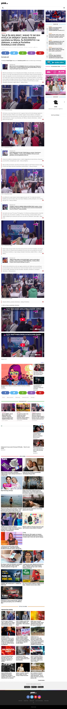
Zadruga (3, 33)
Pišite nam (46, 700)
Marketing (26, 700)
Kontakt (20, 700)
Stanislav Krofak (25, 397)
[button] (2, 409)
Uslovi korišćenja (39, 700)
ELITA (3, 397)
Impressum (32, 700)
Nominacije (18, 397)
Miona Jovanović (10, 397)
